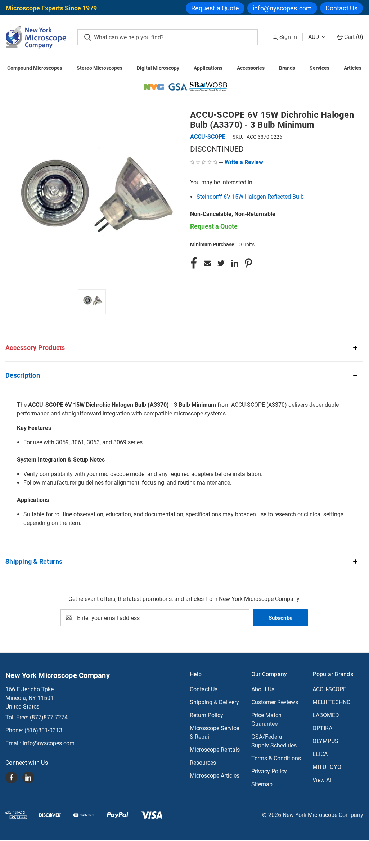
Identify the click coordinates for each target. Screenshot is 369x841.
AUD (314, 36)
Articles (352, 68)
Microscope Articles (214, 775)
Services (319, 68)
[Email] (207, 263)
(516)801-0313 (43, 730)
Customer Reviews (274, 702)
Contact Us (341, 8)
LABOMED (325, 715)
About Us (262, 689)
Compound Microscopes (34, 68)
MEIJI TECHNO (331, 702)
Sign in (288, 36)
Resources (203, 762)
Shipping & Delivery (214, 702)
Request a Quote (215, 8)
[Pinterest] (248, 263)
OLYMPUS (325, 741)
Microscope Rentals (215, 749)
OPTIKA (322, 728)
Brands (287, 68)
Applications (208, 68)
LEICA (320, 754)
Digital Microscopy (158, 68)
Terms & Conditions (276, 758)
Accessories (251, 68)
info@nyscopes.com (282, 8)
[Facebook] (193, 263)
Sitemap (262, 784)
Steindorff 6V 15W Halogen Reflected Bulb (250, 196)
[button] (241, 162)
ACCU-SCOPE (329, 689)
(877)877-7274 (49, 717)
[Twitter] (221, 263)
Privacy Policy (269, 771)
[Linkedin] (234, 263)
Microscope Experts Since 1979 (51, 8)
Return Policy (206, 715)
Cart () (353, 36)
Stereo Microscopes (99, 68)
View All (322, 780)
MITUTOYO (326, 767)
